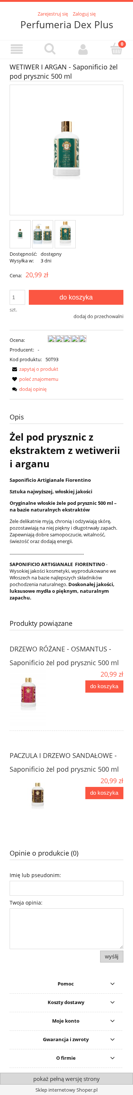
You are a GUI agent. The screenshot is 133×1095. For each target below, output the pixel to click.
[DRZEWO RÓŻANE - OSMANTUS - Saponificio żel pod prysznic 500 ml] (38, 698)
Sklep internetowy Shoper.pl (66, 1089)
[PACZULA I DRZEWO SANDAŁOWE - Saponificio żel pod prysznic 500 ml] (38, 799)
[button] (16, 49)
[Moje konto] (83, 49)
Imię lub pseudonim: (35, 875)
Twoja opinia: (26, 902)
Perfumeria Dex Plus (66, 24)
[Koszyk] (116, 48)
